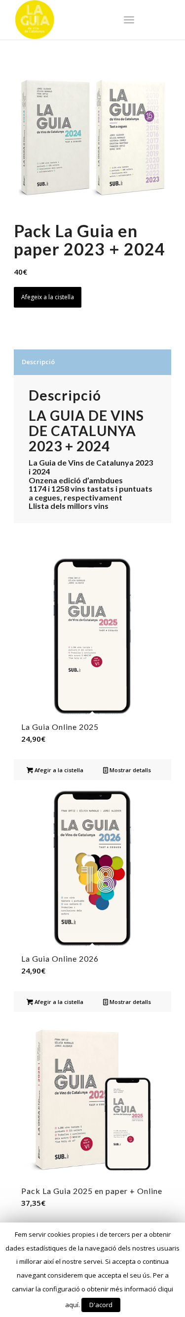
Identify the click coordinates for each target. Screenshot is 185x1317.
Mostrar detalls (129, 770)
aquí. (72, 1304)
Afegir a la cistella (58, 770)
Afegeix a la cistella (47, 297)
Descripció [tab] (38, 361)
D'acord (100, 1304)
